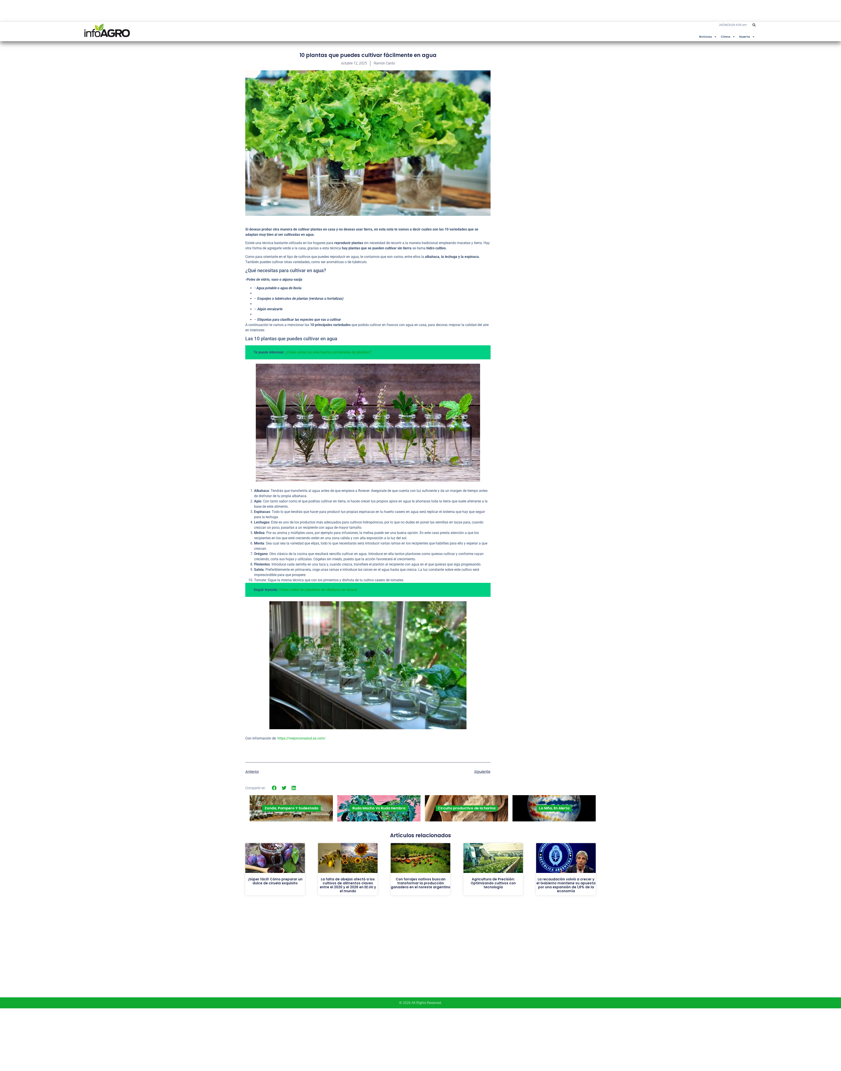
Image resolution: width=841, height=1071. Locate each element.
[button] (754, 25)
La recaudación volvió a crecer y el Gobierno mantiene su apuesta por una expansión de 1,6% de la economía (565, 885)
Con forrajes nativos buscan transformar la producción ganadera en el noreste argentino (420, 883)
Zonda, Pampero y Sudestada (291, 808)
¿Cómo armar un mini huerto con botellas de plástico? (328, 352)
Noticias (705, 37)
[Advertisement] (563, 84)
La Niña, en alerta (554, 808)
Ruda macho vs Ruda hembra (378, 808)
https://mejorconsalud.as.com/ (301, 738)
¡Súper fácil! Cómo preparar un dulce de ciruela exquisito (275, 881)
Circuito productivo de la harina (466, 808)
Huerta (744, 37)
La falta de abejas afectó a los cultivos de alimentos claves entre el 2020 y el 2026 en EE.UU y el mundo (348, 885)
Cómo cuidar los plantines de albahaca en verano (318, 590)
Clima (725, 37)
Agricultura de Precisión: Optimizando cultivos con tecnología (493, 883)
